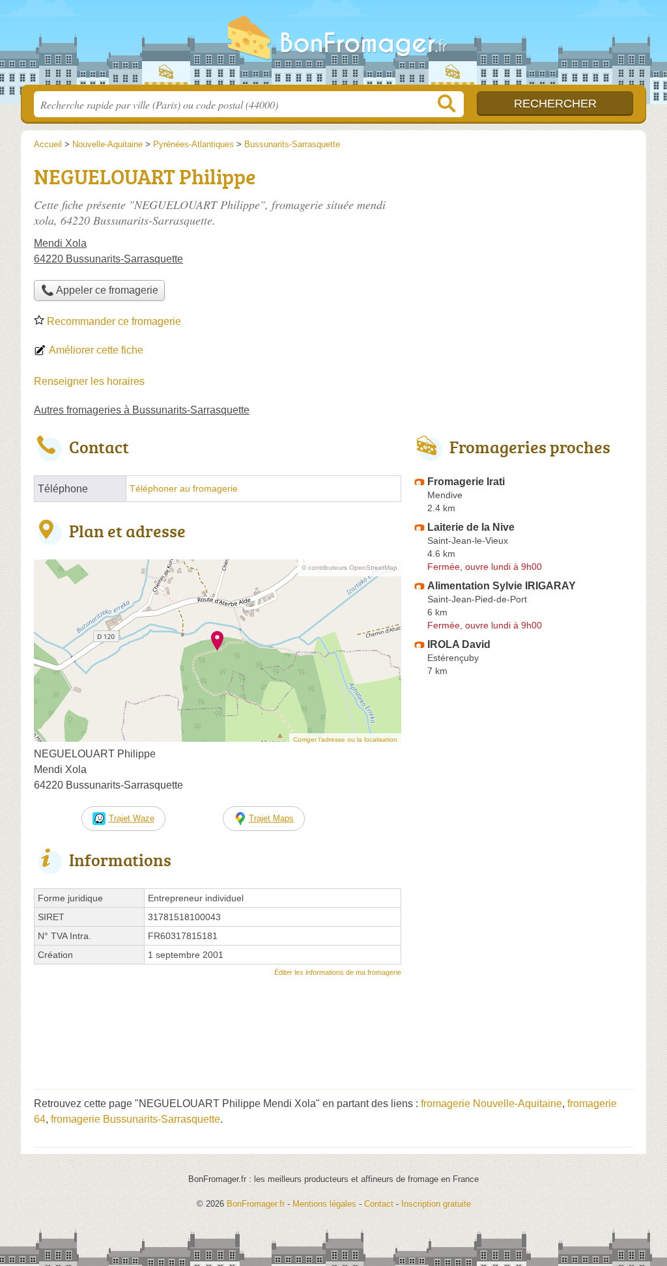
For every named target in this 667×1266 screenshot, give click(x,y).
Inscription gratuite (436, 1204)
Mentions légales (324, 1204)
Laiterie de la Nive (471, 527)
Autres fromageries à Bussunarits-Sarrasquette (141, 409)
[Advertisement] (523, 984)
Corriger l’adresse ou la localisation (345, 739)
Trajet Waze (131, 818)
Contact (378, 1204)
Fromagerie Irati (466, 481)
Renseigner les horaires (89, 381)
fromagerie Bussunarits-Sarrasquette (135, 1119)
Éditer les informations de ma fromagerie (337, 972)
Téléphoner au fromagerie (184, 489)
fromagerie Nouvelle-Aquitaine (491, 1103)
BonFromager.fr (333, 46)
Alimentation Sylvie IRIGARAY (501, 585)
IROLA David (458, 644)
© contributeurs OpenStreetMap (349, 567)
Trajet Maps (271, 818)
